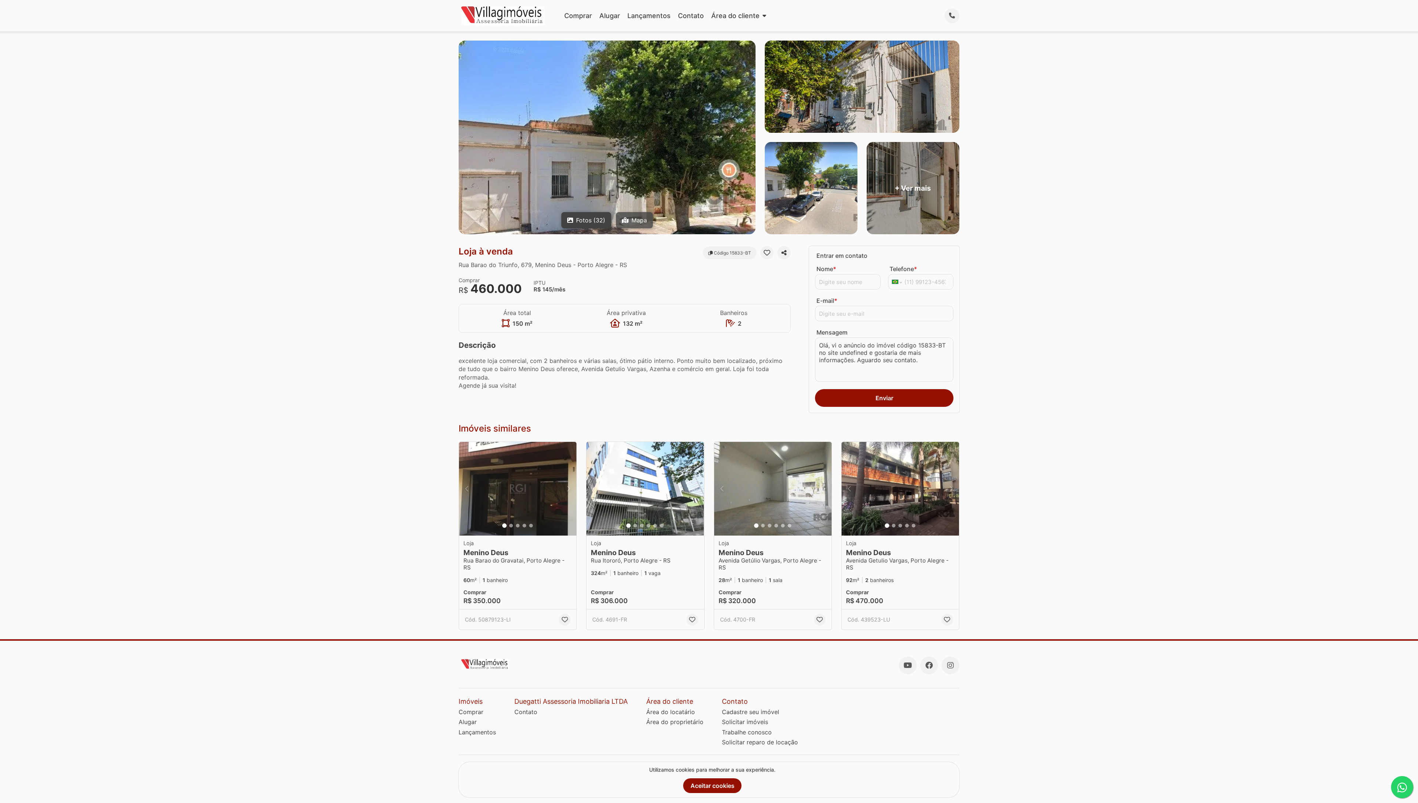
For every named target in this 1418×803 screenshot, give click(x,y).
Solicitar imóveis (745, 722)
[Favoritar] (767, 252)
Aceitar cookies (712, 785)
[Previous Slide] (467, 489)
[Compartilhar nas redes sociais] (784, 252)
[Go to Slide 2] (511, 525)
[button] (517, 489)
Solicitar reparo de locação (760, 742)
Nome (826, 269)
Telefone (903, 269)
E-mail (826, 300)
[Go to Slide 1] (504, 525)
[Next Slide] (568, 489)
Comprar (578, 16)
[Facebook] (929, 665)
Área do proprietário (674, 722)
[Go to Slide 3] (518, 525)
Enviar (884, 398)
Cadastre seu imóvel (750, 712)
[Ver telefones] (952, 15)
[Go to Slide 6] (662, 525)
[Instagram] (950, 665)
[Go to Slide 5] (531, 525)
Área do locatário (670, 712)
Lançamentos (649, 16)
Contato (691, 16)
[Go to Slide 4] (524, 525)
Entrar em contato (841, 255)
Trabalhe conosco (747, 732)
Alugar (609, 16)
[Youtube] (908, 665)
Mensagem (831, 332)
